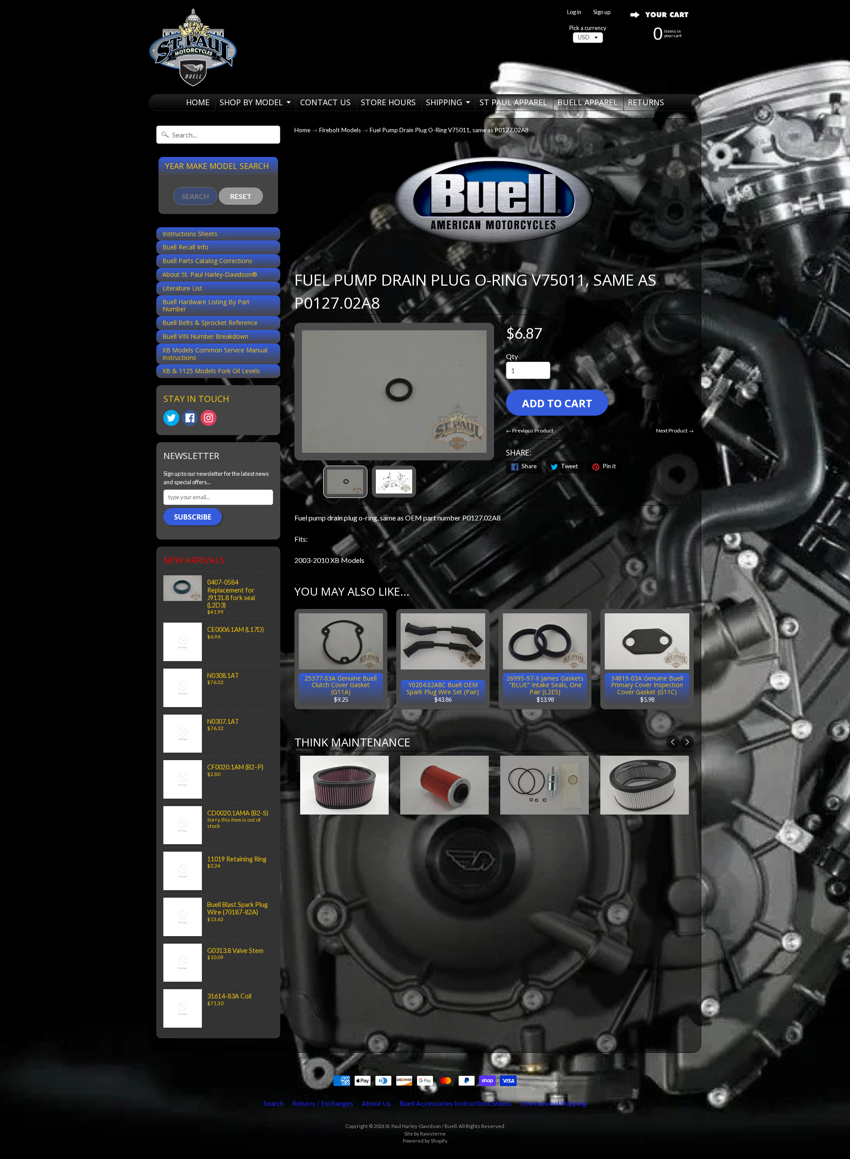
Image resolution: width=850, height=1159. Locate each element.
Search (273, 1103)
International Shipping (553, 1103)
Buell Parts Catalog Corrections (207, 260)
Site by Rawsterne (425, 1133)
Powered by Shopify (425, 1141)
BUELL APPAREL (587, 102)
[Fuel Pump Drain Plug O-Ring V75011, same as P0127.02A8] (345, 481)
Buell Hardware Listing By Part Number (206, 306)
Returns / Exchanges (322, 1103)
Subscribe (192, 517)
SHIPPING (444, 102)
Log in (574, 12)
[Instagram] (208, 418)
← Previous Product (529, 430)
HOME (197, 102)
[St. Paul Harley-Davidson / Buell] (193, 47)
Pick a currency (588, 28)
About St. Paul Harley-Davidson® (209, 274)
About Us (376, 1103)
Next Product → (675, 430)
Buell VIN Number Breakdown (205, 336)
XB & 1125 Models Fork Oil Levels (211, 371)
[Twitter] (171, 418)
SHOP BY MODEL (251, 102)
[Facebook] (190, 418)
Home (302, 130)
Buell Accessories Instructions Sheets (455, 1103)
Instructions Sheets (189, 234)
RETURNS (646, 102)
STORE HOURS (388, 102)
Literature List (182, 288)
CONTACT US (325, 102)
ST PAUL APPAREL (513, 102)
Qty (512, 356)
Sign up (601, 12)
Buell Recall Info (185, 247)
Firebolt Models (340, 130)
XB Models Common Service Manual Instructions (214, 354)
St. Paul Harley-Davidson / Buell (421, 1126)
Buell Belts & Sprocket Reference (210, 322)
